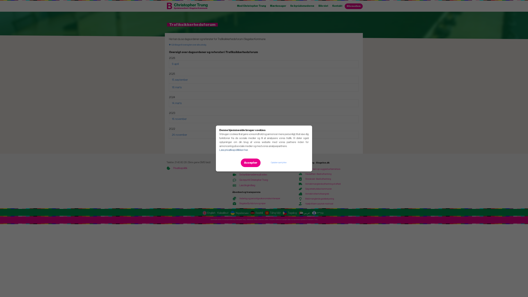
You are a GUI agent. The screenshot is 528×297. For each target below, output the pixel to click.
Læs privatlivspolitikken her (233, 150)
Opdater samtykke (278, 163)
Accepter (250, 162)
